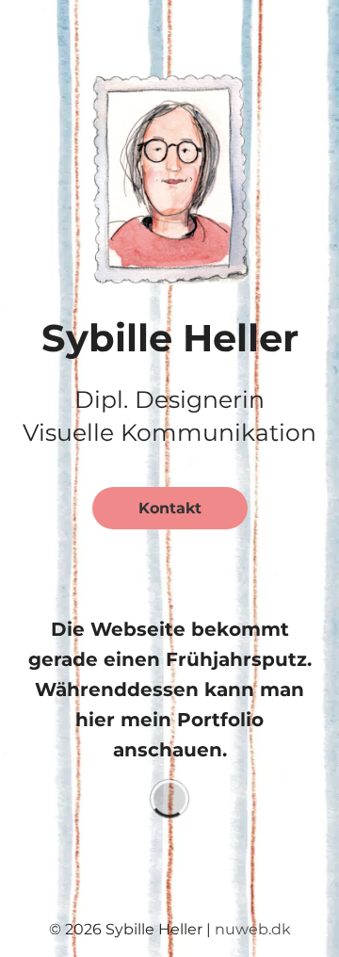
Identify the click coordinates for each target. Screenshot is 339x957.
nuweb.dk (253, 929)
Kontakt (170, 508)
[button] (169, 174)
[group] (169, 798)
